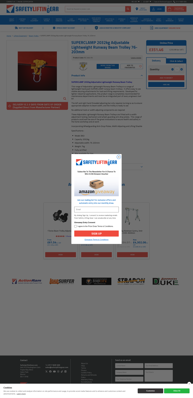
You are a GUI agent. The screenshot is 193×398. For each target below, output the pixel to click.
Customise (150, 391)
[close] (189, 384)
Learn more (21, 394)
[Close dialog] (119, 157)
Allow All (176, 391)
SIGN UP (96, 233)
